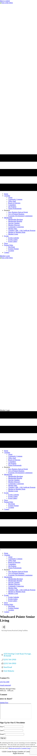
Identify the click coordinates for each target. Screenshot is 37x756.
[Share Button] (4, 627)
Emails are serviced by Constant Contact (20, 748)
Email (2, 734)
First (2, 727)
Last (2, 730)
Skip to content (5, 1)
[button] (5, 256)
